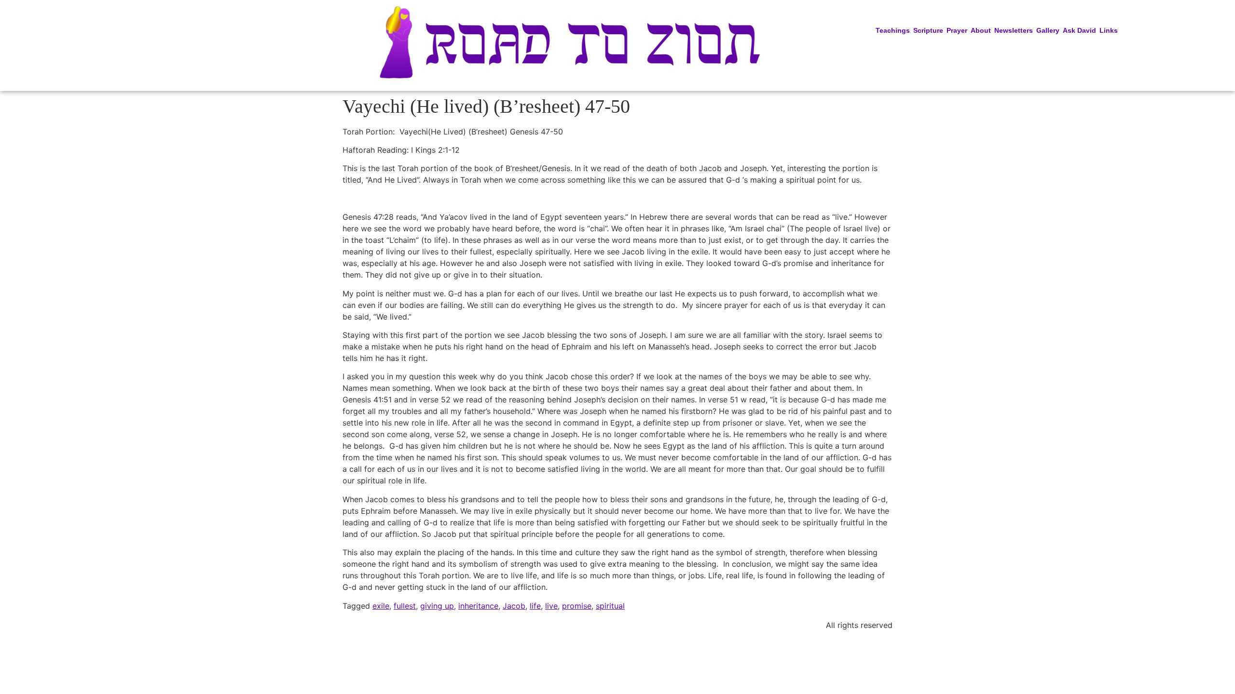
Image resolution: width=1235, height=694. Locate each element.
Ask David (1079, 30)
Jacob (514, 606)
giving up (437, 606)
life (535, 606)
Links (1108, 30)
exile (380, 606)
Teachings (893, 30)
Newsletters (1013, 30)
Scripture (928, 30)
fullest (405, 606)
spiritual (610, 606)
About (981, 30)
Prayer (957, 30)
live (551, 606)
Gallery (1047, 30)
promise (576, 606)
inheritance (478, 606)
